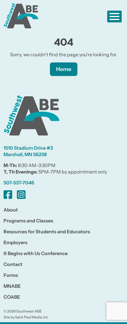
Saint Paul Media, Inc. (32, 317)
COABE (12, 297)
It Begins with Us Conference (36, 253)
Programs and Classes (28, 221)
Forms (11, 275)
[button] (114, 16)
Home (63, 69)
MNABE (12, 286)
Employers (15, 242)
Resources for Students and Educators (47, 231)
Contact (13, 264)
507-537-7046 (19, 183)
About (11, 210)
